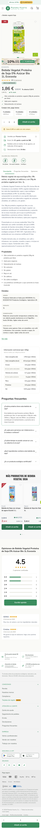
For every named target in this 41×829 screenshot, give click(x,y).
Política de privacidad (16, 815)
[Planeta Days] (20, 61)
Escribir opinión (20, 602)
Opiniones (34, 171)
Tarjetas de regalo (11, 700)
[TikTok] (24, 765)
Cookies (26, 815)
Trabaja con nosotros (9, 743)
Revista (4, 688)
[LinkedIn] (14, 765)
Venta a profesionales (9, 736)
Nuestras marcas (8, 692)
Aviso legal (5, 815)
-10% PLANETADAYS (9, 83)
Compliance (6, 696)
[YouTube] (19, 765)
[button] (2, 8)
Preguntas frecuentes (21, 171)
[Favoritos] (35, 21)
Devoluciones (6, 722)
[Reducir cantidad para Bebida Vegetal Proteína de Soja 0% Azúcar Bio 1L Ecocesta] (4, 122)
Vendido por (16, 136)
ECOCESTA (5, 67)
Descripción (7, 171)
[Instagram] (9, 765)
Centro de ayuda (9, 666)
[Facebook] (4, 765)
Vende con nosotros (9, 740)
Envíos (4, 718)
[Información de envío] (36, 136)
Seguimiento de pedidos (10, 714)
